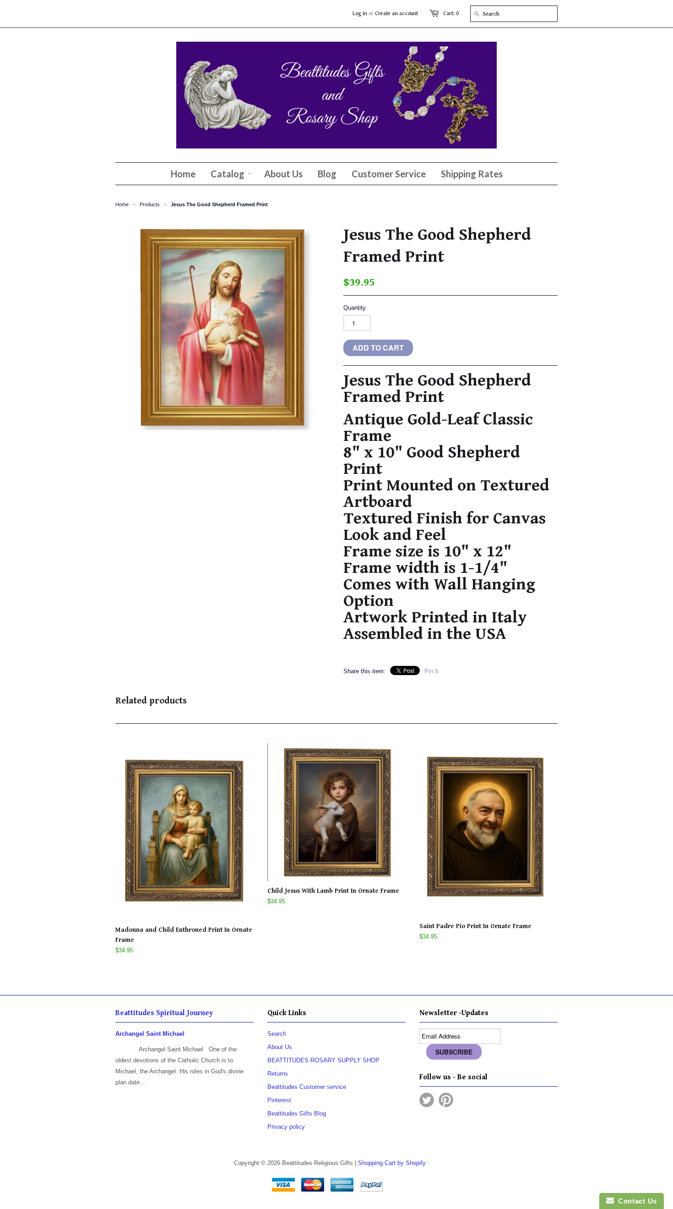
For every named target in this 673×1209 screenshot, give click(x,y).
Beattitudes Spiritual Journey (164, 1013)
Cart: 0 (451, 13)
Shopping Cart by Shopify (392, 1163)
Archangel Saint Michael (150, 1033)
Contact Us (635, 1201)
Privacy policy (286, 1126)
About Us (279, 1047)
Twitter (426, 1100)
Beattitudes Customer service (306, 1086)
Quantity (354, 307)
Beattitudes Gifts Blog (296, 1113)
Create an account (396, 13)
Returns (277, 1073)
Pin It (431, 671)
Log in (360, 13)
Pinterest (279, 1100)
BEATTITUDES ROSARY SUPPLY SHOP (323, 1060)
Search (276, 1033)
